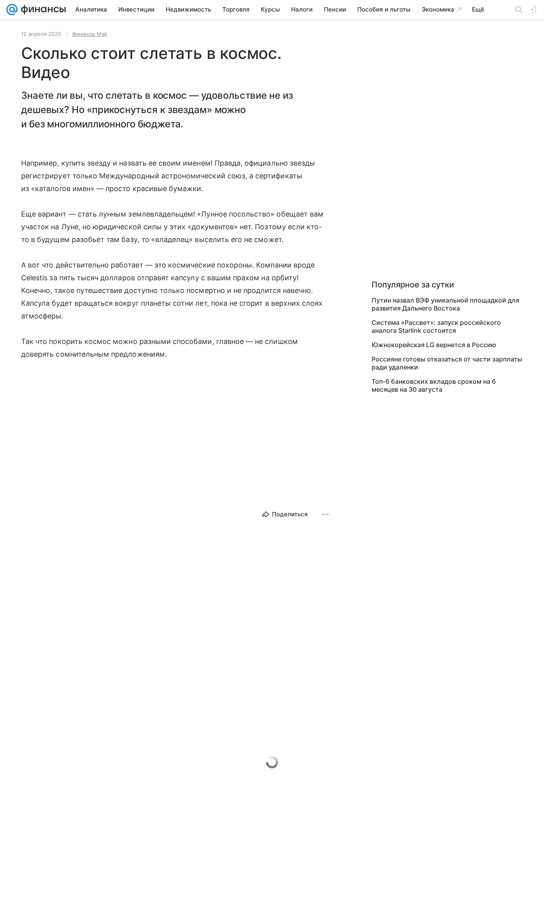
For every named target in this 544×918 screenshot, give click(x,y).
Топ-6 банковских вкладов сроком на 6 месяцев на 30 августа (434, 385)
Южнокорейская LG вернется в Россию (434, 345)
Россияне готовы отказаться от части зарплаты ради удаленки (447, 363)
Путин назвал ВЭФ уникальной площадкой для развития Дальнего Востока (445, 304)
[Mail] (12, 9)
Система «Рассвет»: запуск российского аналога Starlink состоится (436, 326)
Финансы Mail (89, 34)
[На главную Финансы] (42, 9)
